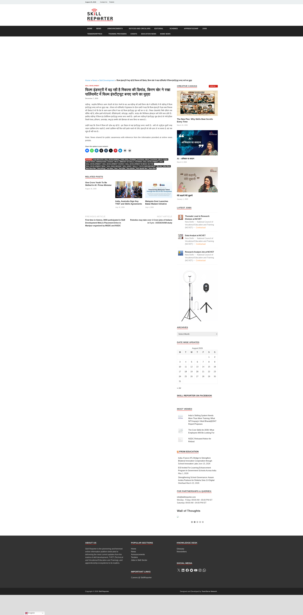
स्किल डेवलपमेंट (131, 168)
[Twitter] (203, 2)
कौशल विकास (166, 166)
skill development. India (95, 166)
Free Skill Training (128, 159)
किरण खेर (159, 166)
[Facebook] (199, 2)
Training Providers (117, 34)
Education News (148, 34)
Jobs (204, 28)
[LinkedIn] (206, 2)
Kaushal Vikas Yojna (159, 159)
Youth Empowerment (147, 166)
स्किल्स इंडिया (152, 168)
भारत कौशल (110, 168)
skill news (127, 166)
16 (215, 367)
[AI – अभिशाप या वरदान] (197, 143)
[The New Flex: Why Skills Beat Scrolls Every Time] (197, 103)
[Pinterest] (213, 2)
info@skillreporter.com (186, 497)
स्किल (116, 168)
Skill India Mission (114, 166)
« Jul (179, 388)
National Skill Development (146, 162)
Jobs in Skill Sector (139, 580)
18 (186, 372)
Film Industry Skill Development (106, 159)
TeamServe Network (209, 611)
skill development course (113, 164)
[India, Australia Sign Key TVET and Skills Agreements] (128, 190)
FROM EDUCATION (189, 451)
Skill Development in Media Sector (139, 164)
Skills (135, 166)
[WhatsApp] (204, 590)
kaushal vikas (143, 159)
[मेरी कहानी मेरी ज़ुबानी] (197, 180)
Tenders (134, 577)
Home (89, 28)
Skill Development (107, 80)
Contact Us (103, 2)
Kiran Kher (90, 162)
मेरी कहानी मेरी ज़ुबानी (185, 195)
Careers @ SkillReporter (141, 598)
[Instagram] (209, 2)
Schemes (174, 28)
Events (134, 34)
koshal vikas (113, 162)
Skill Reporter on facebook (194, 395)
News (98, 28)
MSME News (165, 34)
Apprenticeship (191, 28)
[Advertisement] (151, 57)
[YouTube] (216, 2)
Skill (161, 162)
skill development (93, 164)
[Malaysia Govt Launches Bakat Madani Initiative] (158, 190)
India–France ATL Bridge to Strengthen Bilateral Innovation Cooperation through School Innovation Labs (195, 461)
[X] (179, 590)
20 (197, 372)
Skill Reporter (104, 611)
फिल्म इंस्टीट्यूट (101, 168)
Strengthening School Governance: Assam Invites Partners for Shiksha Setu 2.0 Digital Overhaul (196, 480)
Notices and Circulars (139, 28)
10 (180, 367)
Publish (111, 2)
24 (180, 376)
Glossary (180, 569)
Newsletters (182, 572)
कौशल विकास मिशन (91, 168)
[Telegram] (191, 590)
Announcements (115, 28)
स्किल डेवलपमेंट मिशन (141, 168)
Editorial (158, 28)
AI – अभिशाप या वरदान (185, 159)
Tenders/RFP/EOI (94, 34)
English (31, 613)
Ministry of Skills (127, 162)
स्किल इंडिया (122, 168)
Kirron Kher (101, 162)
